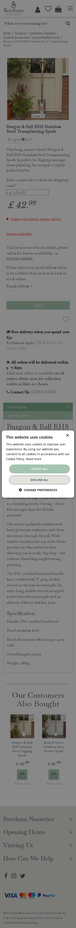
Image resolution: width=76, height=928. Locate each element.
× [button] (67, 435)
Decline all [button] (39, 480)
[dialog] (38, 463)
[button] (38, 489)
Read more (33, 459)
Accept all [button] (39, 469)
